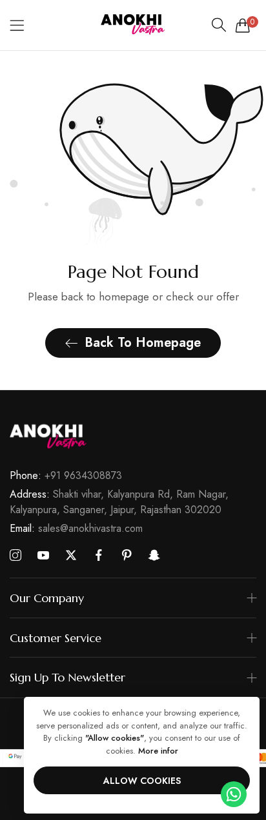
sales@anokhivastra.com (76, 528)
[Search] (219, 25)
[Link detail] (15, 555)
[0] (243, 25)
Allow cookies (142, 780)
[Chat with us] (234, 793)
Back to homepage (143, 342)
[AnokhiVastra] (133, 25)
